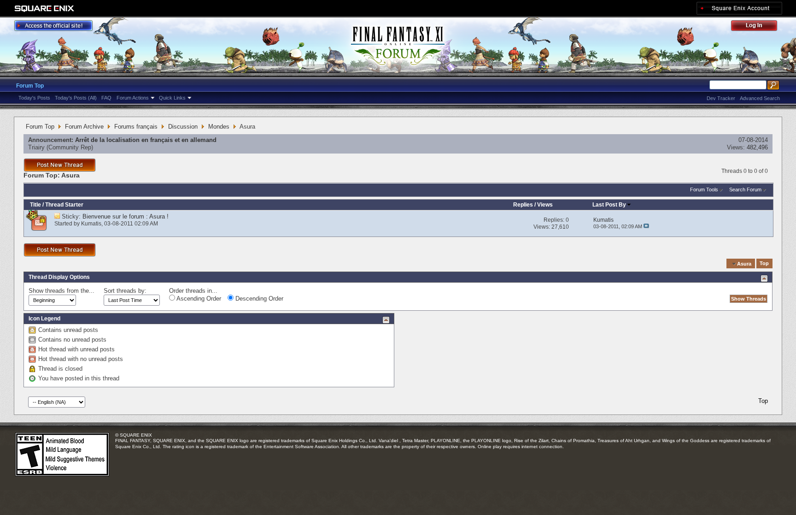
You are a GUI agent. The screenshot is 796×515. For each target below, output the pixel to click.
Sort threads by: (125, 290)
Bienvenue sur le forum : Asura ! (125, 216)
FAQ (106, 98)
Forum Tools (704, 189)
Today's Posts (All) (76, 98)
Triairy (36, 147)
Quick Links (172, 98)
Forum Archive (84, 126)
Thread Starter (64, 204)
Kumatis (91, 223)
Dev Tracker (721, 98)
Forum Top (30, 86)
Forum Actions (133, 98)
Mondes (218, 126)
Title (35, 204)
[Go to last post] (646, 226)
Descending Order (258, 298)
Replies (523, 204)
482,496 (757, 147)
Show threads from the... (61, 290)
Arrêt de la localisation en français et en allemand (146, 139)
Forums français (136, 126)
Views (545, 204)
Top (764, 263)
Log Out (759, 27)
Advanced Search (760, 98)
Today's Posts (34, 98)
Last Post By (609, 204)
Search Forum (745, 189)
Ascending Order (198, 298)
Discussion (183, 126)
